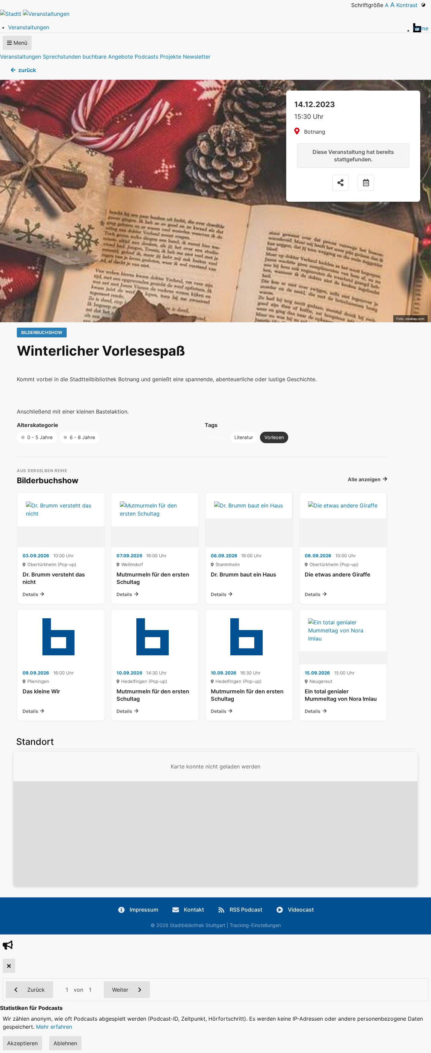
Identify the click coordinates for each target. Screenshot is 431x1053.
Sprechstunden (62, 56)
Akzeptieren (22, 1043)
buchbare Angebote (107, 56)
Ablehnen (65, 1043)
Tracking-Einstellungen (255, 925)
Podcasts (146, 56)
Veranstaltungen (20, 56)
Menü (19, 42)
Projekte (170, 56)
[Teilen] (340, 183)
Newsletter (196, 56)
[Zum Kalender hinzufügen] (366, 183)
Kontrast (408, 5)
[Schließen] (9, 966)
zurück (27, 70)
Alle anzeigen (364, 479)
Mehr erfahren (54, 1026)
